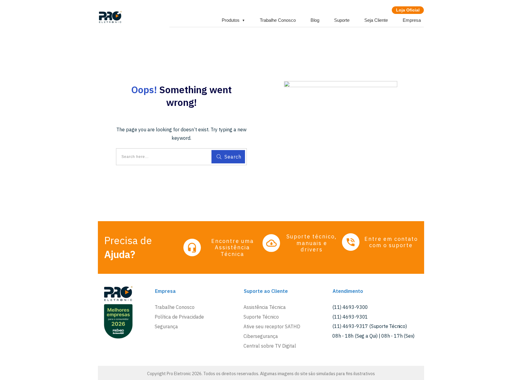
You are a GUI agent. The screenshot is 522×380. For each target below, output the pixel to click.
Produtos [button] (233, 20)
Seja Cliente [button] (376, 20)
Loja (408, 10)
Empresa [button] (412, 20)
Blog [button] (315, 20)
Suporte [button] (342, 20)
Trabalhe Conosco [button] (278, 20)
